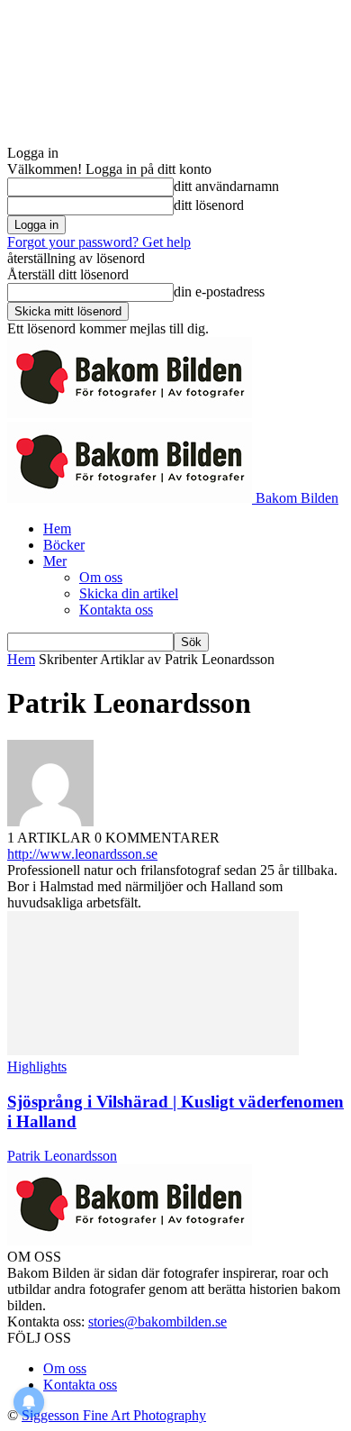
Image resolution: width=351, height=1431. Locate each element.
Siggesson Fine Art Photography (114, 1415)
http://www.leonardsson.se (82, 853)
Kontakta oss (116, 609)
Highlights (37, 1066)
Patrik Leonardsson (62, 1155)
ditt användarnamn (226, 186)
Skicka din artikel (128, 593)
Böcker (64, 544)
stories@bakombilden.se (157, 1321)
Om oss (100, 577)
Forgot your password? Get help (99, 242)
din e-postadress (219, 291)
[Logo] (129, 413)
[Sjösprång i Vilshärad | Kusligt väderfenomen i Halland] (153, 1050)
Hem (57, 528)
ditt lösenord (209, 205)
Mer (55, 561)
